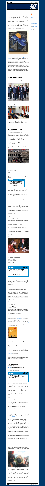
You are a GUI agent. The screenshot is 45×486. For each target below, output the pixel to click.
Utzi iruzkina (14, 213)
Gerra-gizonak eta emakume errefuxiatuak (15, 77)
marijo (15, 130)
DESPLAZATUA (11, 9)
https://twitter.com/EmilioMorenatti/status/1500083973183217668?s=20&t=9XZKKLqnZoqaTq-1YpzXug (18, 163)
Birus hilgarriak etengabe (12, 306)
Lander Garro (9, 367)
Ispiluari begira (11, 440)
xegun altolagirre (32, 25)
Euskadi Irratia (13, 416)
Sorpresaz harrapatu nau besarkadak (14, 443)
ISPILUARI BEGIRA (15, 9)
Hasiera (8, 9)
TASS (18, 119)
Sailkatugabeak (11, 213)
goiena (15, 257)
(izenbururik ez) (32, 19)
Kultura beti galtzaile (11, 12)
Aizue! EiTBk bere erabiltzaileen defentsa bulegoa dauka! (34, 29)
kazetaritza (17, 257)
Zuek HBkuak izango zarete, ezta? (13, 215)
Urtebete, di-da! (10, 410)
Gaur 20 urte (10, 218)
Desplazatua (10, 2)
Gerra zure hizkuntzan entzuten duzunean (15, 129)
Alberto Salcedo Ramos (18, 318)
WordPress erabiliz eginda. (33, 484)
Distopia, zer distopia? (11, 259)
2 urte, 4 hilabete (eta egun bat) (13, 364)
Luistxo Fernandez (32, 28)
